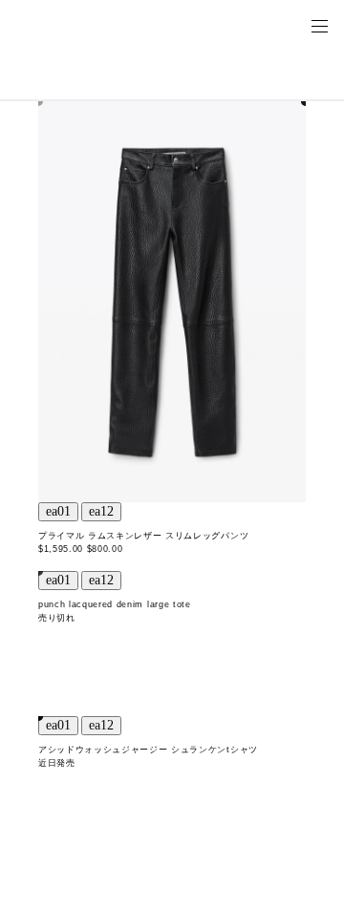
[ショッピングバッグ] (292, 25)
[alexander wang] (95, 25)
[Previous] (58, 511)
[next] (101, 511)
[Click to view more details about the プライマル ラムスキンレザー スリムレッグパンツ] (172, 301)
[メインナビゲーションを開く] (319, 25)
